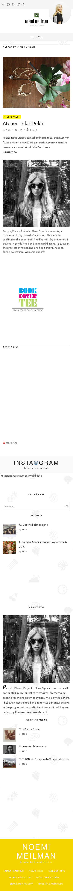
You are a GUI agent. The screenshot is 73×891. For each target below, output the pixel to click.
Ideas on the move (21, 884)
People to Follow (20, 877)
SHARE (34, 130)
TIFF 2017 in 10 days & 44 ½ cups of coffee (44, 759)
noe (8, 130)
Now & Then (36, 870)
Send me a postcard (50, 884)
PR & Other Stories (47, 877)
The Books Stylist (29, 729)
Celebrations (56, 870)
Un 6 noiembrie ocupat (33, 746)
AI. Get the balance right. (33, 524)
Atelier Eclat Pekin (24, 123)
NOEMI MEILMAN (37, 851)
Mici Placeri (12, 117)
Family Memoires (13, 870)
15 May (18, 130)
